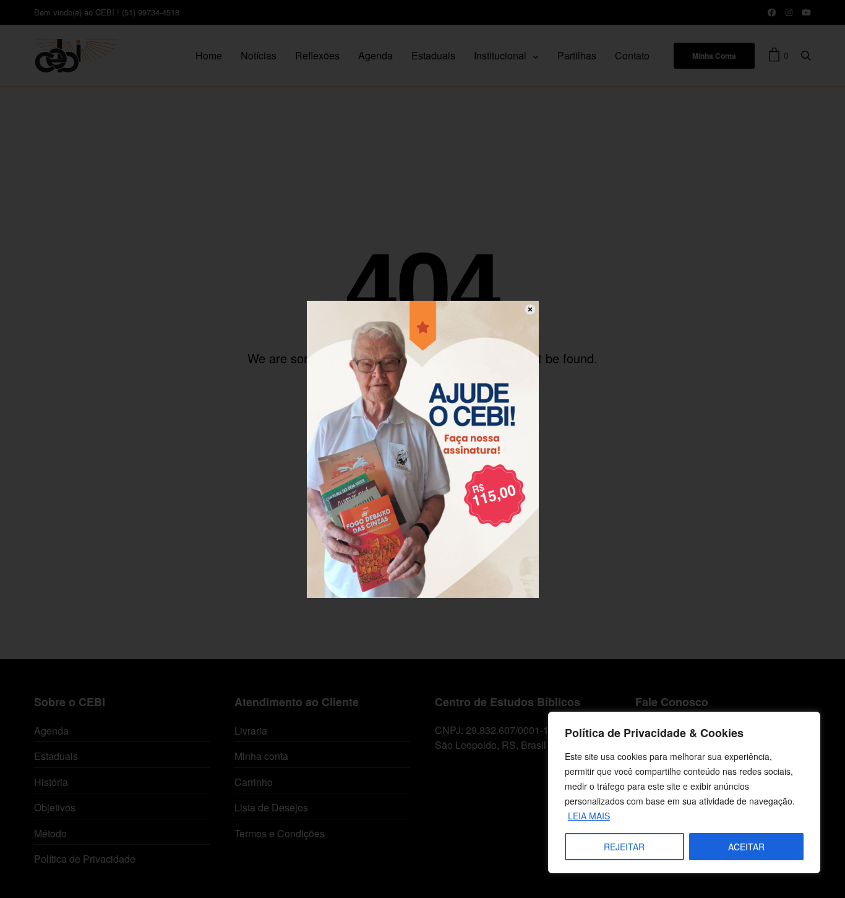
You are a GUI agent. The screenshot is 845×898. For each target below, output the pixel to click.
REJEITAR (624, 846)
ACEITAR (746, 846)
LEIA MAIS (589, 815)
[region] (684, 792)
